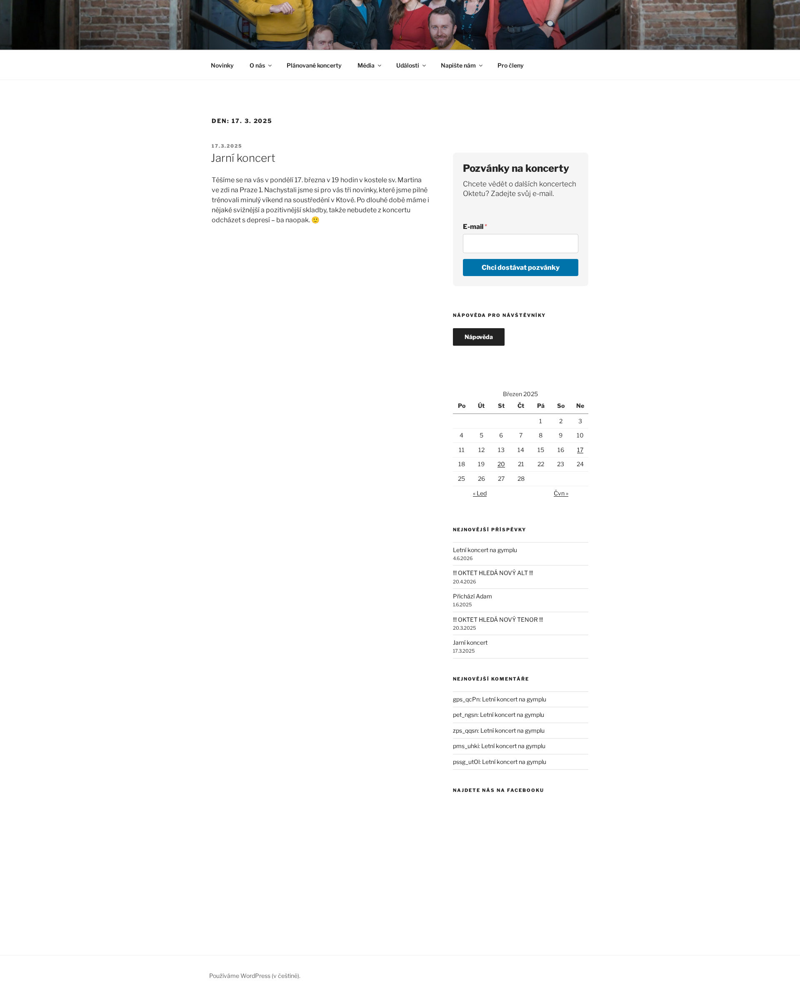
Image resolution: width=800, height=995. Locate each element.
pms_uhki (466, 745)
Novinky (222, 65)
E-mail (475, 227)
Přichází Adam (472, 596)
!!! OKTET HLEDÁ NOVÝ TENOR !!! (498, 619)
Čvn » (561, 493)
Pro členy (511, 65)
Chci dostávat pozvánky (521, 267)
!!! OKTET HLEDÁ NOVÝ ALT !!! (493, 572)
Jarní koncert (243, 157)
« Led (480, 493)
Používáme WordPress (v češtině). (254, 975)
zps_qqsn (465, 730)
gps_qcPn (466, 699)
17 (580, 449)
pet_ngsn (465, 714)
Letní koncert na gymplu (485, 549)
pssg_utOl (466, 761)
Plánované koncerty (314, 65)
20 (501, 463)
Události (407, 65)
